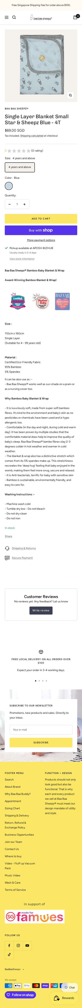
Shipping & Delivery (17, 815)
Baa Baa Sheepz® (16, 108)
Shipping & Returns (24, 548)
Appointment (13, 801)
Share (8, 536)
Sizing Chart (12, 808)
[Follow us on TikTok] (9, 954)
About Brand (12, 787)
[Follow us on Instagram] (18, 945)
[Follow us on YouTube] (27, 945)
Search (9, 779)
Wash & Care (12, 882)
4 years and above (20, 167)
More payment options (41, 240)
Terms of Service (15, 890)
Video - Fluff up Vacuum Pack (20, 866)
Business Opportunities (19, 834)
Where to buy (13, 856)
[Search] (14, 17)
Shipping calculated (31, 135)
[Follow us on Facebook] (9, 945)
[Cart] (75, 17)
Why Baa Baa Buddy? (18, 794)
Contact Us (12, 849)
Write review (41, 610)
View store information (22, 258)
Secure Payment (22, 558)
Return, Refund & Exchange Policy (15, 825)
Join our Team (13, 842)
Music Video (12, 875)
